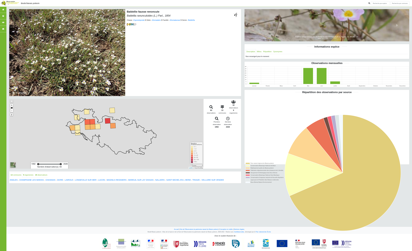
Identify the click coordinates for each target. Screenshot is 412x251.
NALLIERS (160, 180)
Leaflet (191, 168)
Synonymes (277, 51)
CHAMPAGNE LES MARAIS (31, 180)
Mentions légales (239, 229)
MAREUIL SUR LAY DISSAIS (141, 180)
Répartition (267, 51)
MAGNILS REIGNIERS (116, 180)
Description (250, 51)
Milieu (259, 51)
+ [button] (11, 105)
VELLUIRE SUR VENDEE (212, 180)
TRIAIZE (196, 180)
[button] (11, 108)
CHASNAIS (50, 180)
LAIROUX (69, 180)
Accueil (176, 229)
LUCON (101, 180)
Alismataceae (175, 20)
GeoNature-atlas (239, 232)
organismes (28, 175)
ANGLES (14, 180)
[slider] (38, 164)
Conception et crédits (226, 229)
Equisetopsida (138, 20)
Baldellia (191, 20)
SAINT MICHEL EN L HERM (178, 180)
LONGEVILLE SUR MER (85, 180)
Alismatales (156, 20)
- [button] (11, 111)
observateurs (41, 175)
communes (16, 175)
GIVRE (60, 180)
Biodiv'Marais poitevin (30, 3)
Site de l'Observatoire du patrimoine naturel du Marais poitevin (199, 229)
